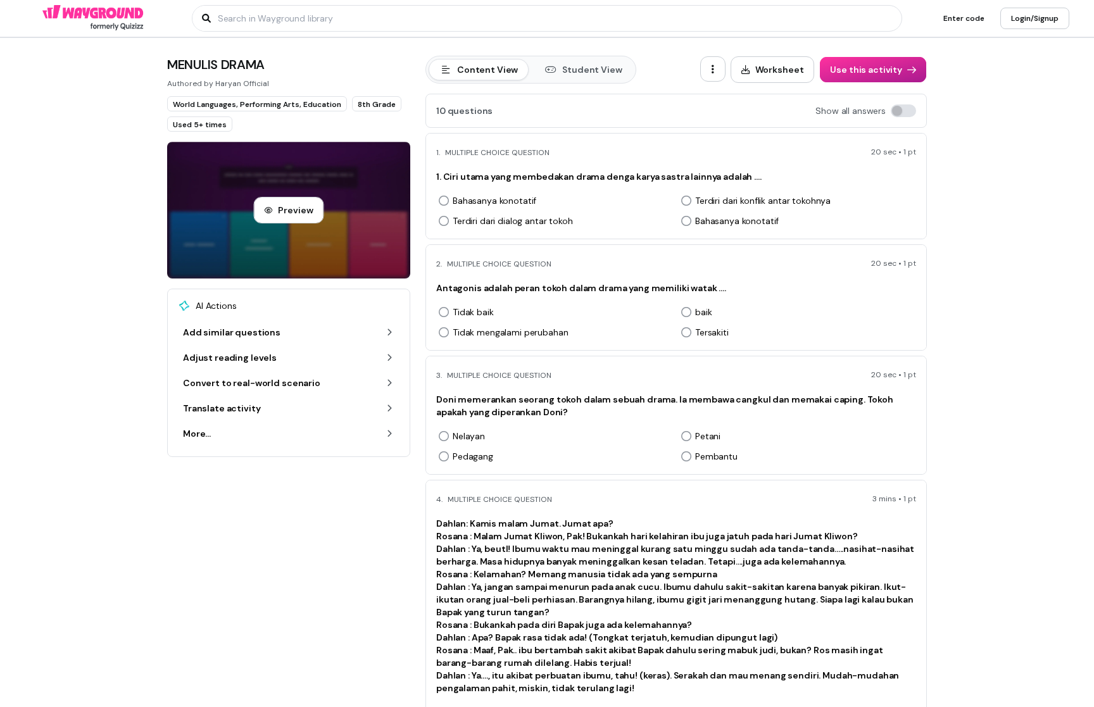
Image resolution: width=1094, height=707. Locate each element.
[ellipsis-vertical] (713, 69)
